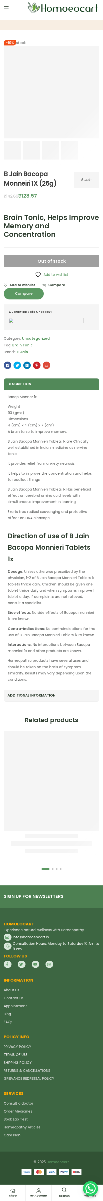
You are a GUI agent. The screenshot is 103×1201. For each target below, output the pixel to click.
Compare (56, 285)
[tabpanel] (51, 793)
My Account (39, 1196)
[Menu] (6, 8)
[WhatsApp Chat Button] (90, 1188)
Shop (13, 1196)
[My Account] (38, 1190)
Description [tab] (19, 383)
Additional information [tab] (32, 695)
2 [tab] (53, 869)
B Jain (86, 179)
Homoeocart (58, 1162)
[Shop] (12, 1190)
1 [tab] (45, 869)
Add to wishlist (22, 285)
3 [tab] (57, 869)
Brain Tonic (22, 345)
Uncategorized (36, 338)
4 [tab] (61, 869)
